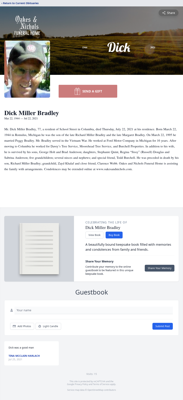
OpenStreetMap (95, 389)
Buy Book (114, 235)
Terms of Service (101, 384)
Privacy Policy (81, 384)
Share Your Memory (159, 268)
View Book (94, 235)
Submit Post (162, 326)
